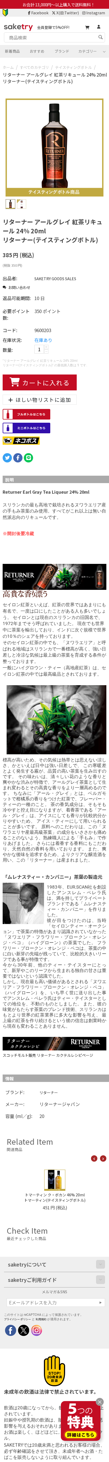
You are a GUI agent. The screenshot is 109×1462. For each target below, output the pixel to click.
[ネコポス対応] (21, 440)
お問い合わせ (18, 287)
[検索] (101, 37)
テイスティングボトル (73, 67)
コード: (10, 330)
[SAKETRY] (10, 1329)
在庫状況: (12, 340)
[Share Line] (28, 457)
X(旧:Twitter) (68, 12)
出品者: (10, 278)
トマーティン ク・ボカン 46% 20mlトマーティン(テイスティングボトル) (54, 1197)
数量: (8, 349)
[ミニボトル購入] (26, 427)
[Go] (100, 1303)
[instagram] (36, 1329)
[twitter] (23, 1329)
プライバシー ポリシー (17, 1319)
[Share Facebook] (17, 457)
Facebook (39, 12)
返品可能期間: (17, 298)
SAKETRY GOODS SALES (55, 278)
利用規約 (41, 1319)
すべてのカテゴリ (34, 67)
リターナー (48, 1092)
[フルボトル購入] (26, 413)
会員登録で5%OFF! (53, 27)
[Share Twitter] (7, 457)
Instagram (95, 12)
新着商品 (12, 51)
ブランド (61, 51)
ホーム (8, 67)
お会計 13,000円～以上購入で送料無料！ (58, 4)
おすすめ (37, 51)
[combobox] (54, 37)
